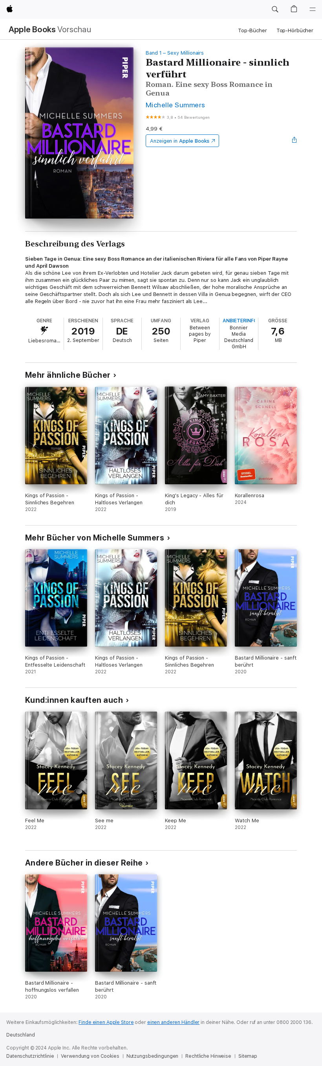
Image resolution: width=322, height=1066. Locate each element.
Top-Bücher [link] (252, 30)
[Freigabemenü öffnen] (294, 141)
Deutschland (20, 1035)
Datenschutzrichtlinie (30, 1056)
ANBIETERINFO (240, 320)
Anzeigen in (180, 141)
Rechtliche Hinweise (208, 1056)
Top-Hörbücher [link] (294, 30)
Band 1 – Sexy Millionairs (175, 53)
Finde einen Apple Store (106, 1022)
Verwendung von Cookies (90, 1056)
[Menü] (312, 9)
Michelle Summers (175, 105)
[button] (274, 9)
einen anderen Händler (173, 1022)
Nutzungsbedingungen (152, 1056)
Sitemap (247, 1056)
